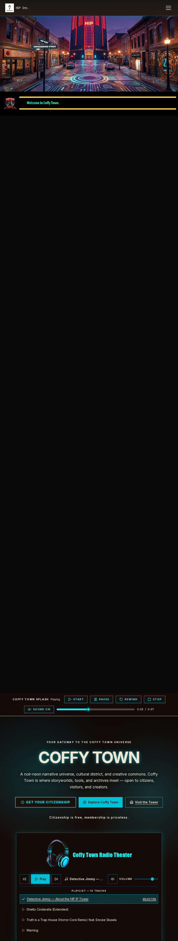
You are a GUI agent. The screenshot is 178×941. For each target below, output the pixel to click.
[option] (89, 899)
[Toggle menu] (168, 8)
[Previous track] (24, 879)
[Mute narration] (112, 879)
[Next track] (56, 879)
